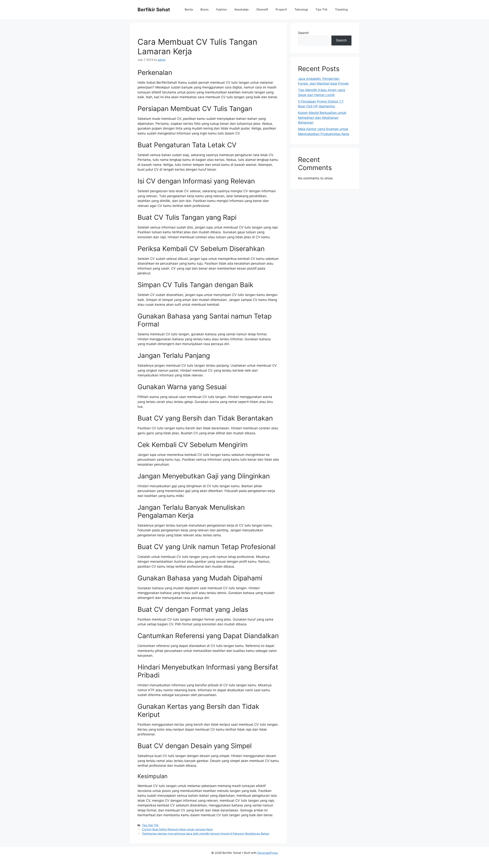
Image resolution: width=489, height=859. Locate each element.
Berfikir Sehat (154, 9)
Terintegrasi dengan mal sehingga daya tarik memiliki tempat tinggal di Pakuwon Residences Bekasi (205, 833)
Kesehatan (242, 9)
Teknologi (301, 9)
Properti (281, 9)
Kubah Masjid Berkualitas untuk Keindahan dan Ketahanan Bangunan (322, 117)
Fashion (221, 9)
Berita (189, 9)
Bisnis (204, 9)
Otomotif (262, 9)
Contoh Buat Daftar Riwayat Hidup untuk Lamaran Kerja (177, 829)
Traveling (341, 9)
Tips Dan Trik (150, 825)
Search (303, 33)
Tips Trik (321, 9)
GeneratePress (267, 853)
